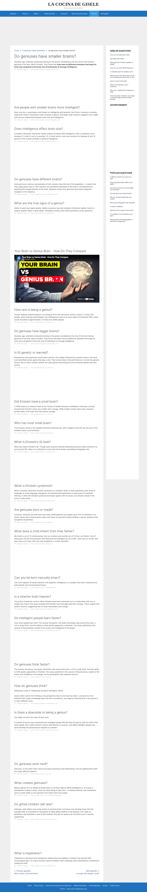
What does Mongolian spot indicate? (122, 203)
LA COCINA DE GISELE (73, 4)
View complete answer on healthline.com (43, 501)
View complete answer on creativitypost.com (44, 703)
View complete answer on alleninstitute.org (44, 141)
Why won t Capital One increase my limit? (122, 91)
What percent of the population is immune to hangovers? (121, 220)
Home (16, 51)
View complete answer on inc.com (41, 774)
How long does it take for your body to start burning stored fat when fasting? (122, 97)
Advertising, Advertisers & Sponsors (59, 886)
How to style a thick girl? (118, 81)
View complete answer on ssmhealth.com (43, 866)
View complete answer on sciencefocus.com (44, 194)
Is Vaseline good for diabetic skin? (121, 72)
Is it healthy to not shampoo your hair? (121, 215)
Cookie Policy (115, 886)
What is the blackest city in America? (119, 85)
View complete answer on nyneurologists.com (44, 69)
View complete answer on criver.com (42, 414)
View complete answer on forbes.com (42, 322)
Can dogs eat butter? (117, 58)
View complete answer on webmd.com (42, 213)
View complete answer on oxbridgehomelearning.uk (46, 795)
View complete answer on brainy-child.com (44, 819)
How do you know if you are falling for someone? (121, 188)
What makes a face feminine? (26, 874)
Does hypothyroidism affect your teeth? (121, 183)
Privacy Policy (39, 886)
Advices (94, 14)
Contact (105, 886)
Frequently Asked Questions (33, 51)
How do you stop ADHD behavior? (121, 68)
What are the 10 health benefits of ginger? (121, 63)
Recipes (13, 14)
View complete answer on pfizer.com (42, 544)
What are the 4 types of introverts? (122, 210)
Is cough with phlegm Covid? (87, 874)
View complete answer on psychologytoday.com (45, 120)
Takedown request (22, 69)
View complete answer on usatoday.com (43, 452)
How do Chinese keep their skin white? (121, 198)
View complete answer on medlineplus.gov (43, 587)
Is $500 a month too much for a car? (121, 177)
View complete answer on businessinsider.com (45, 730)
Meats (36, 14)
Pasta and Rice (49, 14)
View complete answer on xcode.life (41, 522)
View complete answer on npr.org (41, 677)
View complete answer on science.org (42, 367)
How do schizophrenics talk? (120, 55)
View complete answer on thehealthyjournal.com (45, 630)
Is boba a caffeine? (116, 206)
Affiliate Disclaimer (80, 886)
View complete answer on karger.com (42, 433)
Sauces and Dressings (79, 14)
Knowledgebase (94, 886)
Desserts (64, 14)
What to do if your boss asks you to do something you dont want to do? (122, 76)
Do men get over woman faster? (121, 193)
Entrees (25, 14)
